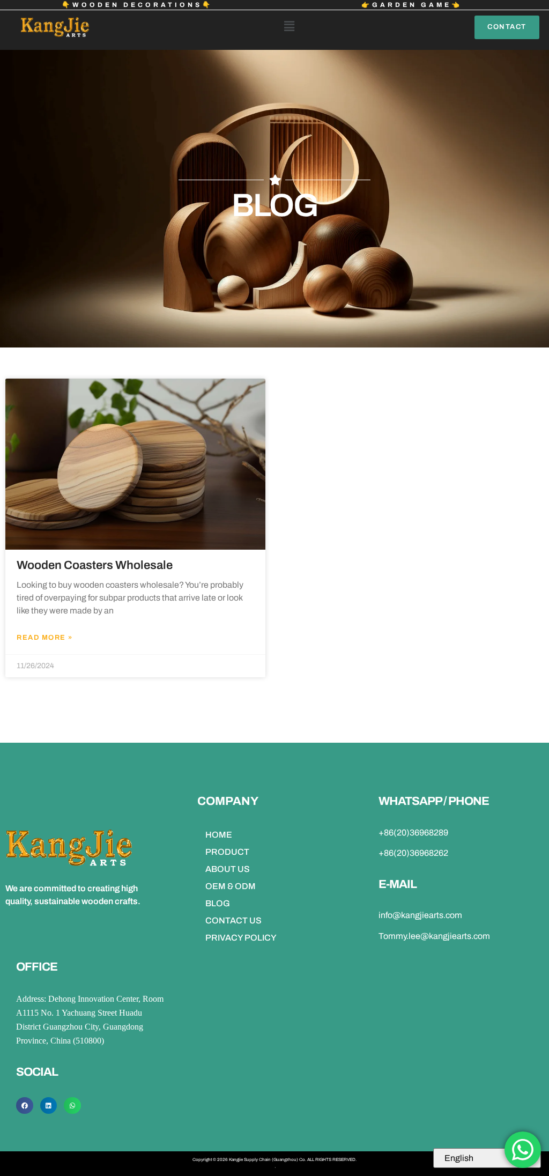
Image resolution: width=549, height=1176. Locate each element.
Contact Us (233, 920)
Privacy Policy (241, 937)
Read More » (45, 637)
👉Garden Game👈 (411, 5)
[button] (289, 27)
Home (218, 834)
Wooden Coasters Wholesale (95, 565)
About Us (227, 869)
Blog (217, 903)
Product (227, 851)
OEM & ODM (230, 886)
